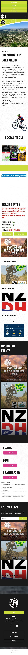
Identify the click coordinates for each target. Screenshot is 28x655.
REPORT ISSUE (14, 11)
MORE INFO (10, 453)
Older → (14, 321)
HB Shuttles (14, 5)
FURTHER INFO (20, 234)
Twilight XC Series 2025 (9, 261)
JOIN (14, 8)
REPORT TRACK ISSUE (14, 636)
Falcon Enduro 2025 (8, 288)
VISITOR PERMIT (14, 632)
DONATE (14, 641)
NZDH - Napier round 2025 (10, 315)
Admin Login (14, 651)
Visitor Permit (14, 2)
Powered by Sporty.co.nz (14, 650)
